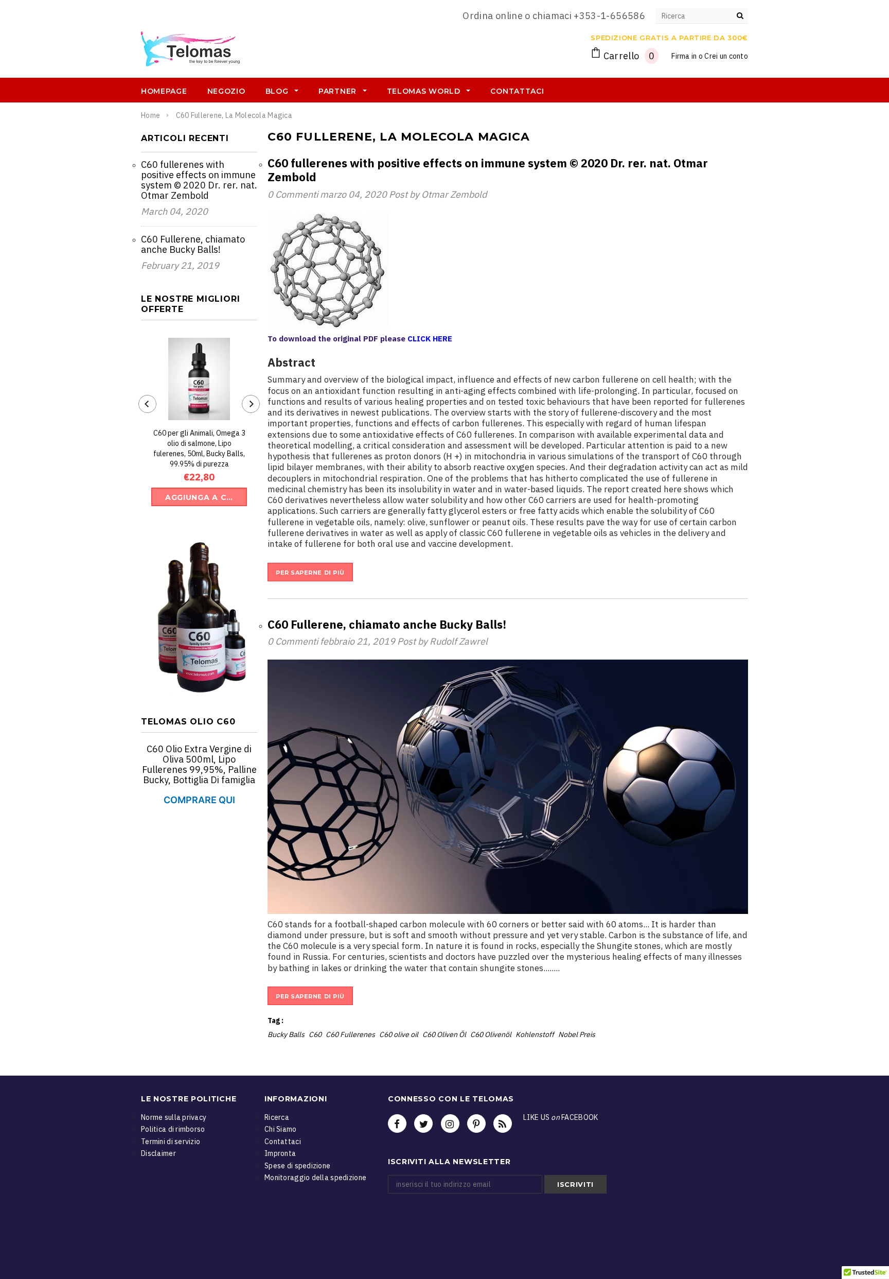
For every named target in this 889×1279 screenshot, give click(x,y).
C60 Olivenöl (490, 1034)
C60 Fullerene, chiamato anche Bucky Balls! (193, 244)
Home (150, 115)
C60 (315, 1034)
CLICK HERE (429, 338)
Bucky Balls (286, 1034)
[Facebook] (397, 1123)
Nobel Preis (576, 1034)
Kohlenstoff (534, 1034)
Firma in (684, 56)
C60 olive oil (398, 1034)
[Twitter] (423, 1123)
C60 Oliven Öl (444, 1034)
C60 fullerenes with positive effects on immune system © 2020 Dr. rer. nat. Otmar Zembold (199, 180)
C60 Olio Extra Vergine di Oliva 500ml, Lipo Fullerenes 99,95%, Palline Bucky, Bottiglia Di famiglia (199, 764)
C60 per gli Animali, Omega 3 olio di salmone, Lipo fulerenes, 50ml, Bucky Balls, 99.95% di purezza (199, 448)
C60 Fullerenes (350, 1034)
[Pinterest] (476, 1123)
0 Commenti (294, 194)
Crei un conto (726, 56)
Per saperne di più (310, 572)
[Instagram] (450, 1123)
